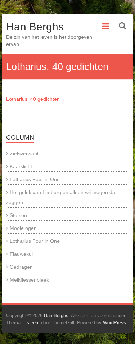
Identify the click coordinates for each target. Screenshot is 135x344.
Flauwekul (21, 254)
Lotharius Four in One (35, 179)
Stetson (18, 215)
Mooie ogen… (26, 228)
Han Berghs (35, 27)
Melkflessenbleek (29, 280)
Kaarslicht (21, 166)
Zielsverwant (24, 153)
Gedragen (21, 267)
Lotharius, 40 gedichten (33, 99)
